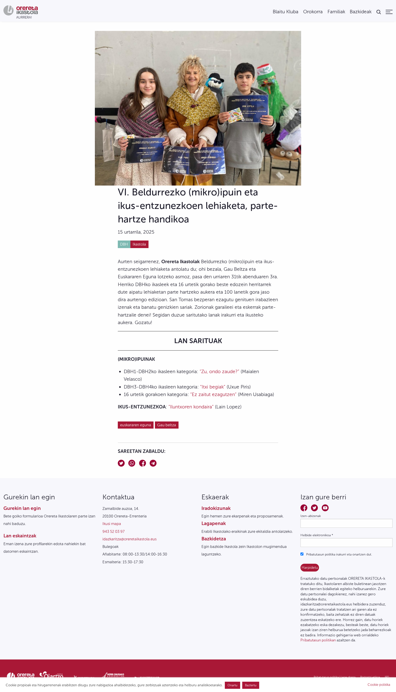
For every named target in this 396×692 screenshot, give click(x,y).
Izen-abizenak (310, 516)
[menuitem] (285, 11)
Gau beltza (166, 425)
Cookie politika (379, 685)
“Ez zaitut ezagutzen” (213, 394)
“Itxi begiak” (212, 387)
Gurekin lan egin (22, 508)
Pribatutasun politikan (318, 640)
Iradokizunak (216, 508)
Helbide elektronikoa (316, 535)
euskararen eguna (135, 425)
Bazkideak (360, 11)
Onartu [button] (232, 685)
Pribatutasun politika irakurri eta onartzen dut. (338, 554)
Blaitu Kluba (285, 11)
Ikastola (139, 244)
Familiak (336, 11)
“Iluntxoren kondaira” (191, 407)
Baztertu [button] (250, 685)
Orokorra (313, 11)
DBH (124, 244)
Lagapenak (213, 523)
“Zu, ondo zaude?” (219, 371)
